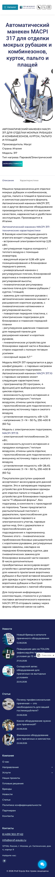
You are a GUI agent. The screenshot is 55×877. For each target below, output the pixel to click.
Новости (7, 794)
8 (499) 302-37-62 (12, 834)
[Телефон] (39, 7)
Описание (8, 180)
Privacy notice (46, 655)
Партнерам (9, 810)
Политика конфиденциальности (21, 805)
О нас (5, 761)
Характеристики (29, 180)
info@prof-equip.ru (14, 840)
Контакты (8, 816)
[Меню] (49, 7)
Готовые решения (13, 783)
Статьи (6, 799)
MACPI (6, 603)
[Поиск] (44, 7)
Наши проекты (11, 778)
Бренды (7, 789)
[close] (53, 655)
